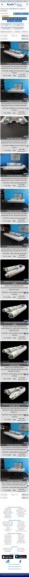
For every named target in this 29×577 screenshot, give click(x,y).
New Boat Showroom (21, 513)
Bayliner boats (21, 541)
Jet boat (8, 527)
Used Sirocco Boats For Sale (18, 24)
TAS (15, 18)
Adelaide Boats (7, 516)
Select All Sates (11, 21)
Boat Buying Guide (7, 549)
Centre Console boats (8, 521)
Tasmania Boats (8, 517)
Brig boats (21, 538)
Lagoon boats (21, 537)
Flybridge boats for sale (21, 531)
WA (25, 18)
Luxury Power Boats (21, 525)
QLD (4, 18)
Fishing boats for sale (8, 524)
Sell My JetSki (21, 516)
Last (23, 38)
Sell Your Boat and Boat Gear (14, 566)
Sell (4, 1)
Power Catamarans (21, 523)
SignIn (26, 1)
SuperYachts (21, 524)
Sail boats (8, 531)
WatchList (20, 1)
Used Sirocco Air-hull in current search (18, 28)
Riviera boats (8, 535)
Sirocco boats (21, 536)
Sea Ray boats (8, 537)
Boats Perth (8, 515)
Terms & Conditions (20, 549)
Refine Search (5, 16)
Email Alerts (17, 13)
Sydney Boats (8, 508)
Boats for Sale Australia (14, 564)
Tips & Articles (20, 548)
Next (23, 35)
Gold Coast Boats (8, 511)
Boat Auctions (21, 512)
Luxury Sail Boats (21, 527)
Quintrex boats (7, 538)
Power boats (21, 521)
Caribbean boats (21, 540)
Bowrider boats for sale (7, 523)
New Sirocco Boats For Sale (6, 24)
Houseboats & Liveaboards (21, 529)
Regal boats (8, 542)
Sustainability (7, 551)
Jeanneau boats (8, 540)
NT (22, 18)
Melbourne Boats (8, 513)
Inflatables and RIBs (7, 525)
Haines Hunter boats (21, 542)
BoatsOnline (12, 575)
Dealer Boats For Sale (21, 511)
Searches (13, 1)
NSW (8, 18)
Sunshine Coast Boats (8, 512)
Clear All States (18, 21)
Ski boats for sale (8, 529)
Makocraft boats (8, 541)
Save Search (25, 13)
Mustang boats (7, 544)
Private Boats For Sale (21, 510)
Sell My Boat (21, 515)
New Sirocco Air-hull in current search (6, 28)
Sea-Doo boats (21, 535)
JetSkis (8, 528)
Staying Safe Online (7, 548)
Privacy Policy (21, 551)
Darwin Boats (21, 508)
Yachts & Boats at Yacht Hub (14, 569)
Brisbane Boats (7, 510)
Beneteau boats (8, 536)
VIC (12, 18)
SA (19, 18)
